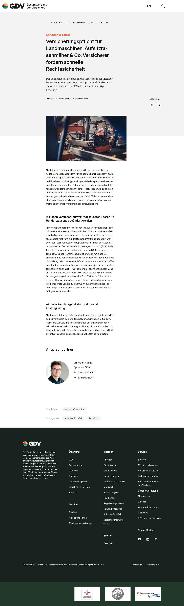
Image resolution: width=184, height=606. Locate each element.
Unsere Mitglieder (78, 481)
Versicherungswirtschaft (113, 521)
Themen (107, 459)
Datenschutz (152, 564)
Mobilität (94, 418)
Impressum (137, 564)
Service (142, 459)
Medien (73, 512)
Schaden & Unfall (73, 418)
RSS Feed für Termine (149, 518)
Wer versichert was (148, 507)
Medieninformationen (80, 523)
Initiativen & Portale (79, 486)
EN (149, 6)
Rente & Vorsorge (112, 508)
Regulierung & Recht (114, 503)
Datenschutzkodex (148, 475)
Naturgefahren (111, 475)
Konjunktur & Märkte (114, 481)
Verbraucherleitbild (148, 470)
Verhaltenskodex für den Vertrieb (149, 483)
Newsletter (144, 496)
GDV (71, 459)
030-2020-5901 (85, 372)
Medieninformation (74, 409)
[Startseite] (50, 22)
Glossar (142, 501)
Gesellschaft (110, 470)
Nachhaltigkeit (111, 492)
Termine (107, 543)
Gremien (73, 470)
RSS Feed (143, 512)
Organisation (76, 465)
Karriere (73, 475)
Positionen (109, 497)
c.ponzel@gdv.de (86, 377)
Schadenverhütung (148, 490)
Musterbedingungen (148, 465)
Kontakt (73, 492)
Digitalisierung (110, 465)
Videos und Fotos (78, 517)
